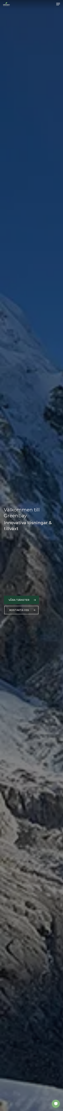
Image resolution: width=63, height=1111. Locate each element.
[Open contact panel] (56, 1104)
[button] (58, 4)
